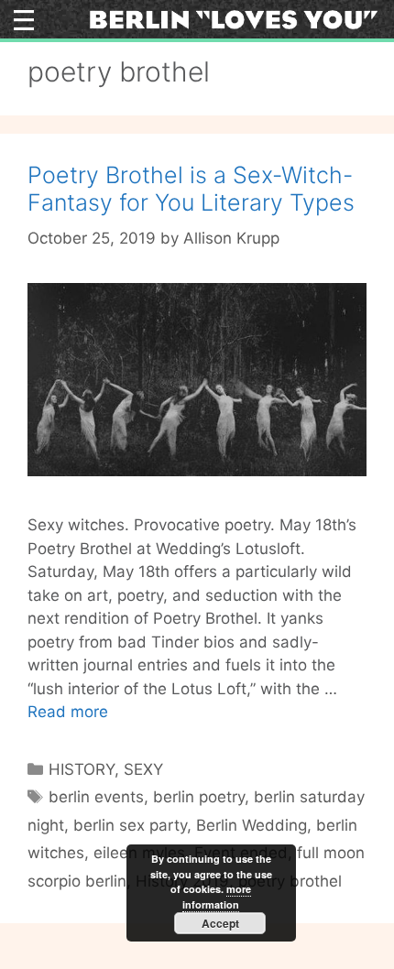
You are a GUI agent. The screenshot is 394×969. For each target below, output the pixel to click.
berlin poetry (199, 797)
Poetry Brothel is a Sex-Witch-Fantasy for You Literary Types (191, 188)
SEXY (143, 769)
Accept (220, 923)
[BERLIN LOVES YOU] (234, 18)
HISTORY (82, 769)
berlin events (96, 797)
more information (216, 896)
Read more (67, 711)
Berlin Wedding (251, 825)
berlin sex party (130, 825)
